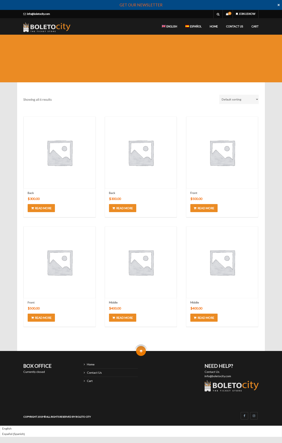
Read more (43, 208)
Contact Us (234, 26)
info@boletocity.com (38, 13)
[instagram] (254, 415)
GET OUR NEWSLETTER (141, 5)
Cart (255, 26)
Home (214, 26)
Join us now (247, 13)
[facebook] (244, 415)
